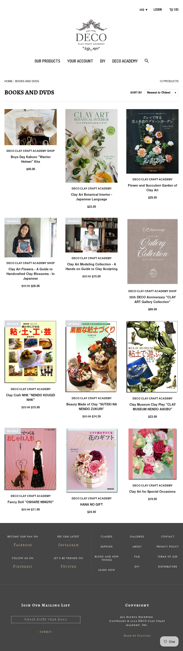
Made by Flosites (137, 635)
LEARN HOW (106, 570)
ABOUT (137, 547)
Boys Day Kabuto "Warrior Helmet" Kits (31, 159)
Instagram (68, 544)
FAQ (137, 557)
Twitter (68, 566)
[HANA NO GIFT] (91, 460)
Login (158, 9)
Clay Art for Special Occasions (152, 491)
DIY (102, 61)
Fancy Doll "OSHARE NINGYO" (31, 502)
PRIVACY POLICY (168, 547)
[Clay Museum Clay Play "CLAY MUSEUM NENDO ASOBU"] (152, 356)
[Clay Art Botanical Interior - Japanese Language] (91, 146)
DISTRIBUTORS (167, 567)
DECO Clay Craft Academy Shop (30, 151)
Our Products (47, 61)
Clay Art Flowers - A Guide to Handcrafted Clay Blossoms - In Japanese (30, 274)
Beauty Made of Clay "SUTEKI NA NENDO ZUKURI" (91, 406)
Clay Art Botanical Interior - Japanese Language (91, 196)
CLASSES (106, 537)
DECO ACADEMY (125, 61)
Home (8, 81)
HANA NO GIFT (91, 504)
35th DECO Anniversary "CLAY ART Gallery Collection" (152, 299)
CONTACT (168, 537)
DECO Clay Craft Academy (92, 188)
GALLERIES (137, 537)
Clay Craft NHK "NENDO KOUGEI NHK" (30, 397)
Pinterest (23, 566)
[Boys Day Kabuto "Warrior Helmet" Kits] (30, 127)
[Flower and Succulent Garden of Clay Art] (152, 141)
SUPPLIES (107, 547)
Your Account (80, 61)
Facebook (23, 544)
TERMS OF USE (168, 557)
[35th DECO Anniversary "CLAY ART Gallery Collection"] (152, 251)
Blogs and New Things (107, 558)
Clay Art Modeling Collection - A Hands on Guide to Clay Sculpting (92, 266)
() (176, 9)
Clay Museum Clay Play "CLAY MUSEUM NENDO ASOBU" (152, 406)
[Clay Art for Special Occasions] (152, 454)
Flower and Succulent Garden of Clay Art (152, 187)
